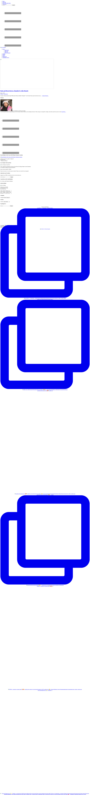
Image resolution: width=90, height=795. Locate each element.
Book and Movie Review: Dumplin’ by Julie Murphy (14, 91)
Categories (2, 197)
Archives (1, 201)
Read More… (63, 111)
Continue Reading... (45, 95)
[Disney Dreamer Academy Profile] (11, 157)
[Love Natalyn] (3, 47)
